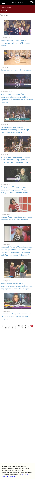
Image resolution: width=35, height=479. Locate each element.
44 (22, 328)
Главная (3, 7)
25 (12, 328)
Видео (9, 7)
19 (22, 326)
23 (6, 328)
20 (25, 326)
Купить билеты (17, 2)
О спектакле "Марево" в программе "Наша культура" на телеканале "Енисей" (16, 316)
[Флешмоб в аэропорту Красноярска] (17, 57)
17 (15, 326)
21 (28, 326)
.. (12, 326)
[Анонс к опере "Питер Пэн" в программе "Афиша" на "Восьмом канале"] (17, 27)
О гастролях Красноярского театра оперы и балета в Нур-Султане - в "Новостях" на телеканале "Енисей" (16, 159)
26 (15, 328)
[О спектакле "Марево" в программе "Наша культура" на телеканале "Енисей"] (17, 301)
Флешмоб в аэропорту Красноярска (16, 70)
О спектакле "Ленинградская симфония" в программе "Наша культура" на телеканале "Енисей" (15, 190)
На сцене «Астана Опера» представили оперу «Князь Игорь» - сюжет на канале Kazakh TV (16, 130)
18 (19, 326)
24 (9, 328)
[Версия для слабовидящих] (32, 2)
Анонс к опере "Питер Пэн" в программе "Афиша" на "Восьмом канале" (15, 43)
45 (25, 328)
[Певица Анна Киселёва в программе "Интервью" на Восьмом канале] (17, 204)
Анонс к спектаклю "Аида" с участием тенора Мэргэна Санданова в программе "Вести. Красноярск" (16, 286)
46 (28, 328)
